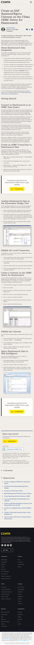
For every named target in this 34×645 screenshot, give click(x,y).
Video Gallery (4, 626)
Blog (2, 617)
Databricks (20, 614)
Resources (3, 619)
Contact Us (20, 603)
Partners (20, 599)
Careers (19, 601)
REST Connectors (5, 571)
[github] (8, 545)
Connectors (3, 587)
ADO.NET (3, 564)
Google (19, 617)
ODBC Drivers (4, 559)
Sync (19, 559)
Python (2, 566)
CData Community (5, 612)
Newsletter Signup (5, 621)
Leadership (20, 596)
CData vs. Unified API (6, 599)
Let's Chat (5, 550)
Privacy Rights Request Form (23, 640)
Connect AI (20, 562)
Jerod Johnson (10, 28)
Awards (19, 594)
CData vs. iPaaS (4, 596)
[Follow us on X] (29, 29)
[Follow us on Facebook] (27, 29)
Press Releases (21, 589)
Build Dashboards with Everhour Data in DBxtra (17, 493)
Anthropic (20, 612)
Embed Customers (5, 594)
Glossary (3, 624)
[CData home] (7, 2)
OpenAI (19, 624)
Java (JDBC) (4, 562)
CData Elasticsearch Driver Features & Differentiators (16, 93)
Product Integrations (6, 589)
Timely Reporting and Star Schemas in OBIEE (17, 496)
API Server (3, 569)
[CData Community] (11, 545)
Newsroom (20, 592)
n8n (18, 621)
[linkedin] (2, 545)
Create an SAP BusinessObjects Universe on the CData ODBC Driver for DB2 (18, 504)
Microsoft (20, 619)
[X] (5, 545)
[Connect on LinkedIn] (32, 29)
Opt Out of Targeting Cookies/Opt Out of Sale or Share (17, 643)
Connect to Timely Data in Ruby (13, 491)
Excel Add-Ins (4, 574)
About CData (21, 587)
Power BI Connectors (6, 576)
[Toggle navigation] (30, 2)
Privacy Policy (6, 639)
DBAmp (19, 566)
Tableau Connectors (5, 578)
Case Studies (4, 614)
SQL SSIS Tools (21, 564)
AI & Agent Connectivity (6, 592)
